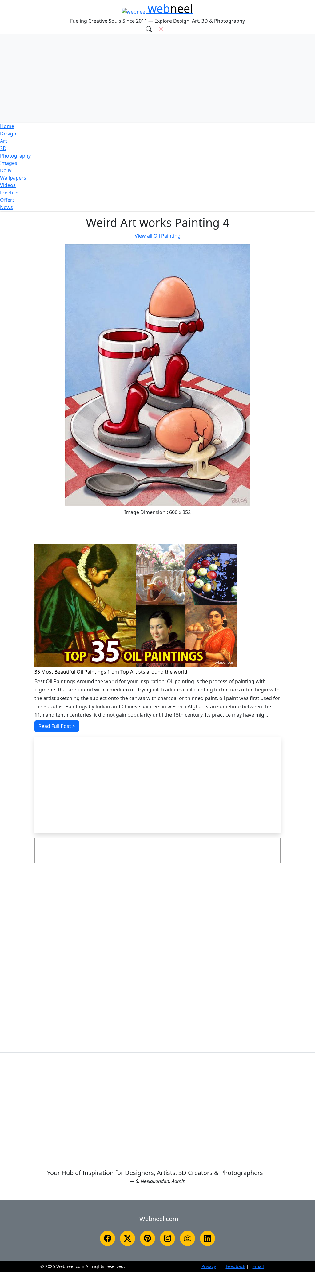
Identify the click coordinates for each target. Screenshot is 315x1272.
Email (258, 1266)
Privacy (208, 1266)
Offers (7, 199)
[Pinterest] (147, 1238)
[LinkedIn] (207, 1238)
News (6, 207)
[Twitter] (127, 1238)
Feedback (235, 1266)
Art (3, 141)
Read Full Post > (56, 726)
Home (7, 126)
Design (8, 133)
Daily (5, 170)
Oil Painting (158, 235)
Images (8, 163)
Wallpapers (13, 177)
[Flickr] (187, 1238)
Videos (8, 185)
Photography (15, 155)
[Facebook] (107, 1238)
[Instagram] (167, 1238)
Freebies (10, 192)
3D (3, 148)
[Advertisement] (157, 78)
